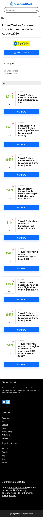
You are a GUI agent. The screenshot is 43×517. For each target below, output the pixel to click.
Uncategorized (12, 71)
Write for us (6, 435)
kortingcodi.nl (9, 495)
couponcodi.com (17, 487)
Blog (3, 421)
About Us (5, 418)
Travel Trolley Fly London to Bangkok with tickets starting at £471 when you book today (28, 349)
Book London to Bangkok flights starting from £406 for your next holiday (28, 130)
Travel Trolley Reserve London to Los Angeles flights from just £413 (28, 162)
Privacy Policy (7, 431)
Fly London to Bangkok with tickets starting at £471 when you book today (28, 193)
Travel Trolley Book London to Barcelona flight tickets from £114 (28, 225)
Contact (5, 425)
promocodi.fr (9, 490)
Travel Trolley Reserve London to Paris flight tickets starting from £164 (28, 286)
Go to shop (22, 52)
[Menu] (3, 17)
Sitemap (5, 438)
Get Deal (21, 111)
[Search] (39, 17)
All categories (12, 74)
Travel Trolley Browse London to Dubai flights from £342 (28, 99)
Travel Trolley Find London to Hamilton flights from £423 (28, 255)
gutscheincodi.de (11, 492)
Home (4, 428)
